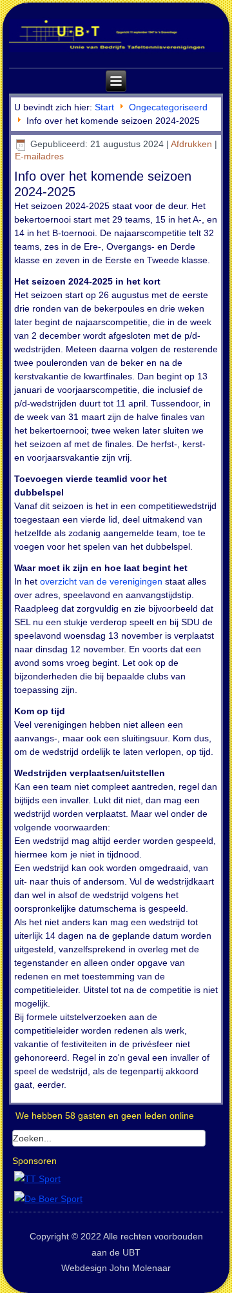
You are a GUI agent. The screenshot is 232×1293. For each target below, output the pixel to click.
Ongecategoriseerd (168, 107)
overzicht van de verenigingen (101, 581)
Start (104, 107)
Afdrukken (193, 144)
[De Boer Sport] (48, 1199)
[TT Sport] (37, 1179)
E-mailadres (39, 156)
